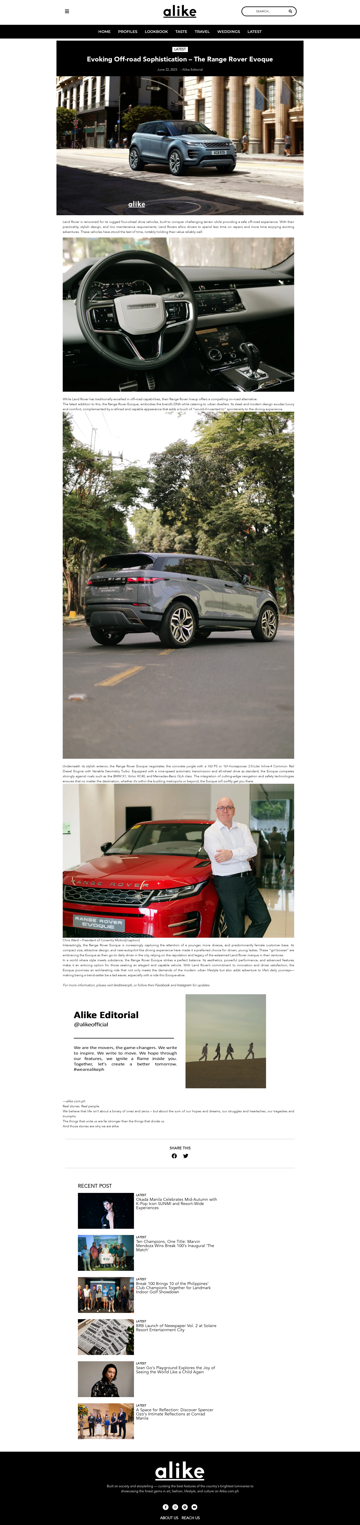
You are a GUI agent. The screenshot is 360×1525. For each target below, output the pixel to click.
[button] (91, 11)
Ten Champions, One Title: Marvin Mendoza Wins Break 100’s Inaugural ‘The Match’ (175, 1245)
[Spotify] (185, 1507)
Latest (255, 31)
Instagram (184, 985)
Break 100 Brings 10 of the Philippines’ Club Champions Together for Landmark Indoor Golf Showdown (173, 1287)
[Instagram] (175, 1507)
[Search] (290, 11)
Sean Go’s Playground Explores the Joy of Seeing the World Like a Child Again (175, 1370)
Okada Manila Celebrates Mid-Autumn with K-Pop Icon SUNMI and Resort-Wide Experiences (176, 1203)
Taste (181, 31)
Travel (202, 31)
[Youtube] (194, 1507)
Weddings (228, 31)
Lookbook (156, 31)
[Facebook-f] (166, 1507)
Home (104, 31)
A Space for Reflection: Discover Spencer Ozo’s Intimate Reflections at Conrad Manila (174, 1414)
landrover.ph (122, 985)
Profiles (127, 31)
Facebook (162, 985)
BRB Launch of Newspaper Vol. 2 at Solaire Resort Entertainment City (176, 1327)
